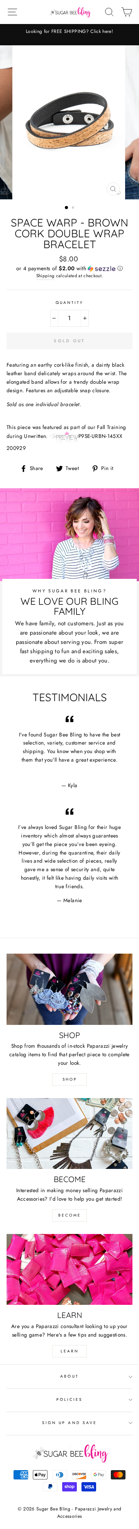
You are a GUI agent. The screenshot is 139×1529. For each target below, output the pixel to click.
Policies (69, 1399)
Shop (70, 1079)
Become (69, 1215)
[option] (69, 31)
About (69, 1376)
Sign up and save (69, 1423)
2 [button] (74, 208)
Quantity (69, 302)
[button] (69, 268)
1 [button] (67, 208)
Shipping (45, 276)
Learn (70, 1351)
